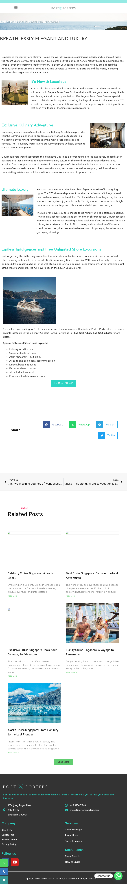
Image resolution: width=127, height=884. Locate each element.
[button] (15, 7)
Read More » (13, 596)
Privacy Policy (9, 844)
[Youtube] (15, 862)
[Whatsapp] (118, 876)
